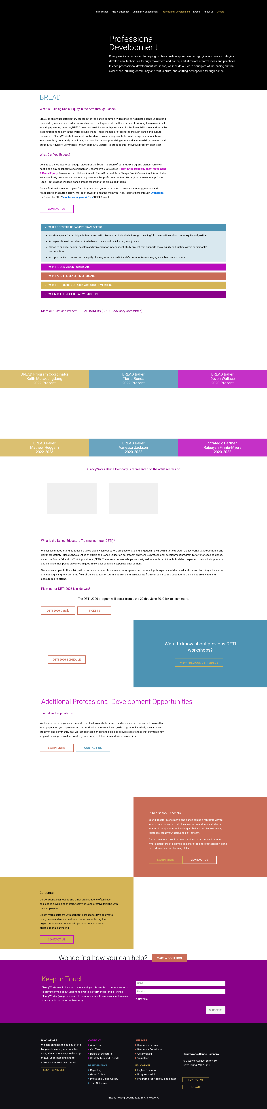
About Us (95, 1045)
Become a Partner (147, 1045)
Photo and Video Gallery (104, 1078)
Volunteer (143, 1058)
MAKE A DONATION (169, 958)
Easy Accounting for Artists (77, 197)
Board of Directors (101, 1053)
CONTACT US (57, 208)
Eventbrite (157, 192)
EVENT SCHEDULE (53, 1069)
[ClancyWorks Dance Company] (62, 11)
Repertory (96, 1070)
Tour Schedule (98, 1083)
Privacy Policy (116, 1097)
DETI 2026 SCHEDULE (67, 659)
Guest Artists (98, 1074)
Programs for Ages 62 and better (156, 1078)
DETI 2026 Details (58, 610)
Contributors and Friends (104, 1058)
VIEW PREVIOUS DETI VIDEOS (199, 662)
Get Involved (144, 1053)
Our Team (96, 1049)
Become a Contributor (150, 1049)
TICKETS (94, 610)
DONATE (196, 1087)
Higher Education (147, 1070)
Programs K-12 (146, 1074)
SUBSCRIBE (215, 1010)
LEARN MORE (56, 747)
